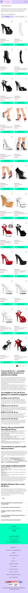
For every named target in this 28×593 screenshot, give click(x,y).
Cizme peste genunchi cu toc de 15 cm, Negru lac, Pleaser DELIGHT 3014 (20, 69)
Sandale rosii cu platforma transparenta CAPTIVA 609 (5, 242)
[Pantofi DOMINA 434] (21, 144)
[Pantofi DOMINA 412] (21, 115)
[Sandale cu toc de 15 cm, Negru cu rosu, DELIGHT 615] (21, 345)
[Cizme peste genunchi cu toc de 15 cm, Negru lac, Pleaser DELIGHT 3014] (21, 57)
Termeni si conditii (13, 563)
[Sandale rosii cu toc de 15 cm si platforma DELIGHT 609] (21, 316)
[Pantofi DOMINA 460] (21, 173)
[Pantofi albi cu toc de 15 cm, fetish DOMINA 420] (7, 144)
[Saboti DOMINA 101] (21, 86)
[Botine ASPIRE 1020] (7, 57)
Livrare (13, 553)
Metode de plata (13, 555)
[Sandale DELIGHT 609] (7, 345)
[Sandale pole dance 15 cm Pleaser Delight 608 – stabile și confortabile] (7, 316)
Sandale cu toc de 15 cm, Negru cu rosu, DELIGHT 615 (20, 357)
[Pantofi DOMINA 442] (7, 173)
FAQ (13, 558)
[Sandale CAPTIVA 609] (21, 230)
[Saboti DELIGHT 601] (7, 259)
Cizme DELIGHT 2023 (18, 40)
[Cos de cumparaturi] (26, 2)
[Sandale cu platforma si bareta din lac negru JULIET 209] (7, 86)
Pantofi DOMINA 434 (18, 155)
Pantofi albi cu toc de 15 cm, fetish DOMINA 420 (5, 156)
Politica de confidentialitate (13, 550)
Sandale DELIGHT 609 (4, 356)
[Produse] (2, 2)
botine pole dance (18, 459)
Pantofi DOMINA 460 (18, 184)
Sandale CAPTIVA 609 (18, 241)
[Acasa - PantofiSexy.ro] (8, 2)
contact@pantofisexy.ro (15, 542)
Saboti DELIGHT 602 (18, 299)
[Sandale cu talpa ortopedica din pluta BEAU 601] (7, 201)
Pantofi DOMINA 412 (18, 126)
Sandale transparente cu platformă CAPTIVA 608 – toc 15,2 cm (20, 213)
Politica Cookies (13, 572)
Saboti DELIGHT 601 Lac (4, 40)
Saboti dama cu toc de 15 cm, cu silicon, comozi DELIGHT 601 (21, 271)
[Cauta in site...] (24, 2)
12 (23, 365)
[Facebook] (13, 531)
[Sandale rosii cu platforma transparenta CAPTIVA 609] (7, 230)
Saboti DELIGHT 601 (4, 270)
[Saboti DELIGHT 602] (21, 288)
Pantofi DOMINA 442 (4, 184)
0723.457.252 (14, 540)
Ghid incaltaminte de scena (14, 574)
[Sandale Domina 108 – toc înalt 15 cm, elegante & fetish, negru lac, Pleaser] (7, 115)
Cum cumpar (13, 566)
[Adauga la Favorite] (12, 21)
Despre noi (13, 547)
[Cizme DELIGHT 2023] (21, 29)
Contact (13, 561)
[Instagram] (15, 531)
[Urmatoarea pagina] (25, 366)
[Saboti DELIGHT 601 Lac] (7, 29)
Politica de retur (13, 569)
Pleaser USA (2, 39)
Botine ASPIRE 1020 (3, 68)
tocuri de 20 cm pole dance (12, 462)
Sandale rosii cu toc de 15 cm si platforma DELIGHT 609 (20, 328)
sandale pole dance (15, 458)
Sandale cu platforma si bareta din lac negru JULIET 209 (6, 98)
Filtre (8, 16)
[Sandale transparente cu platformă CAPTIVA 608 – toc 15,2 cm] (21, 201)
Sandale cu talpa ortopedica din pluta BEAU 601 (6, 213)
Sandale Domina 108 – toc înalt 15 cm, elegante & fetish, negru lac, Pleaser (6, 127)
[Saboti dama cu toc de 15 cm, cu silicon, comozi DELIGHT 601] (21, 259)
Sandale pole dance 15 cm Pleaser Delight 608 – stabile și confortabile (6, 328)
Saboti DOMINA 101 (17, 97)
